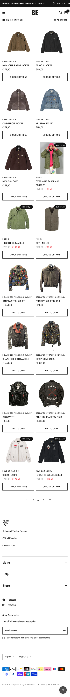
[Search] (60, 12)
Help (5, 574)
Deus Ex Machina (11, 471)
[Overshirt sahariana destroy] (52, 158)
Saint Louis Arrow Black (49, 417)
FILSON (5, 239)
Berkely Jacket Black (48, 301)
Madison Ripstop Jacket (15, 65)
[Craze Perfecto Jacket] (18, 336)
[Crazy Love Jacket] (52, 336)
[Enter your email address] (64, 631)
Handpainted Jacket (13, 301)
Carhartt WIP (9, 61)
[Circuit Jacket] (18, 452)
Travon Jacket (44, 65)
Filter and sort (15, 20)
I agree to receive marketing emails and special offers (28, 637)
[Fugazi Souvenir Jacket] (52, 452)
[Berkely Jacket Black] (52, 278)
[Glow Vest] (18, 394)
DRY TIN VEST (42, 243)
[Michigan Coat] (18, 158)
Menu (6, 562)
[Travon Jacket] (52, 42)
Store (6, 585)
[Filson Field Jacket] (18, 220)
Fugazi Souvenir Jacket (49, 475)
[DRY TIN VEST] (52, 220)
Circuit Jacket (10, 475)
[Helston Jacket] (52, 100)
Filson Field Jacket (13, 243)
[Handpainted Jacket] (18, 278)
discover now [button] (8, 545)
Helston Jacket (44, 123)
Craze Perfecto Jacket (15, 359)
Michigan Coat (10, 181)
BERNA (39, 177)
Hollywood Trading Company (17, 297)
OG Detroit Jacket (12, 123)
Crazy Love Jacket (46, 359)
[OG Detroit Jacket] (18, 100)
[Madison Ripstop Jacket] (18, 42)
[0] (65, 12)
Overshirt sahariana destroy (47, 183)
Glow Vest (8, 417)
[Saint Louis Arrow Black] (52, 394)
